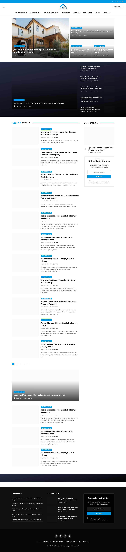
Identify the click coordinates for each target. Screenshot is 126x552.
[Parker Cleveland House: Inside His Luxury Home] (25, 328)
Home (38, 541)
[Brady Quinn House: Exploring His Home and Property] (25, 285)
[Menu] (4, 7)
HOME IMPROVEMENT (51, 13)
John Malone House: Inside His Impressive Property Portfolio (59, 302)
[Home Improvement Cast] (63, 6)
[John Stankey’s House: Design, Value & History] (25, 263)
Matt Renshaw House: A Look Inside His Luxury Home (58, 345)
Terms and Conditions (73, 541)
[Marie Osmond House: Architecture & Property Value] (109, 109)
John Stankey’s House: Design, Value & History (57, 259)
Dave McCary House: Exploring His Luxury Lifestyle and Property (91, 32)
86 (24, 364)
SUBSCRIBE (118, 6)
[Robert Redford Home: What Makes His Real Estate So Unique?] (109, 89)
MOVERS (97, 13)
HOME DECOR (87, 13)
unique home (17, 55)
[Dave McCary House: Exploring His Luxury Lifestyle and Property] (92, 28)
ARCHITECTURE (34, 13)
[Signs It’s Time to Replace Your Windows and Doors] (99, 136)
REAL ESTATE (66, 13)
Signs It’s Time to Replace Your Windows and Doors (100, 148)
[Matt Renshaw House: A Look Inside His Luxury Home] (25, 349)
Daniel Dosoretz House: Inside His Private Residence (91, 98)
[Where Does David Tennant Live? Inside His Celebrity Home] (109, 78)
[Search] (122, 1)
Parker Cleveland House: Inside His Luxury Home (59, 324)
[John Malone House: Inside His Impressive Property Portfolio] (25, 306)
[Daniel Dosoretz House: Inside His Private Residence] (109, 99)
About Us (86, 541)
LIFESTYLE (106, 13)
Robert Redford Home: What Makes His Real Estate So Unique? (103, 50)
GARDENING (76, 13)
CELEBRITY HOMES (21, 13)
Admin (91, 152)
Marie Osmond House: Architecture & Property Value (90, 108)
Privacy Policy (100, 183)
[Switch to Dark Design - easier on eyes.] (120, 1)
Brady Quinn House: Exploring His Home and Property (58, 281)
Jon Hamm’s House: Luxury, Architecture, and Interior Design (35, 50)
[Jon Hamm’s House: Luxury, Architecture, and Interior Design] (40, 38)
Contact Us (47, 541)
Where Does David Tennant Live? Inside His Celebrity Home (80, 50)
